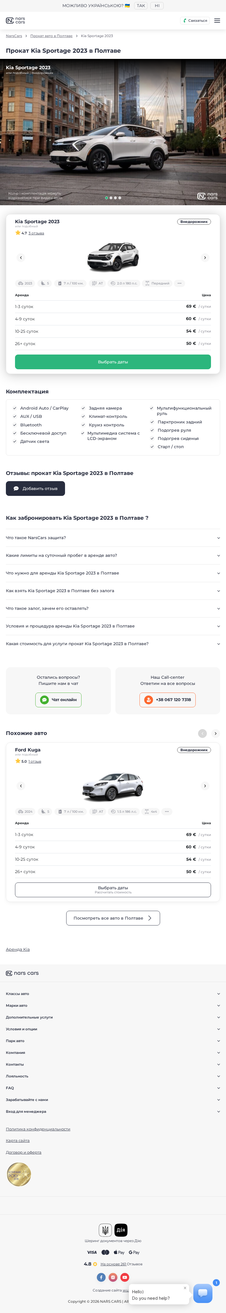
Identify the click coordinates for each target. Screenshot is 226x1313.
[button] (106, 197)
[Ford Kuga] (113, 786)
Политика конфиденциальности (38, 1129)
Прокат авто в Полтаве (51, 36)
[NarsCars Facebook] (101, 1277)
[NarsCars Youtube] (124, 1277)
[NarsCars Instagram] (113, 1277)
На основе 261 (121, 1264)
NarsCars (14, 36)
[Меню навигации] (217, 21)
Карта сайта (18, 1140)
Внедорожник (194, 221)
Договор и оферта (23, 1152)
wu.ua (128, 1290)
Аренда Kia (18, 949)
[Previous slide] (20, 257)
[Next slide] (205, 257)
